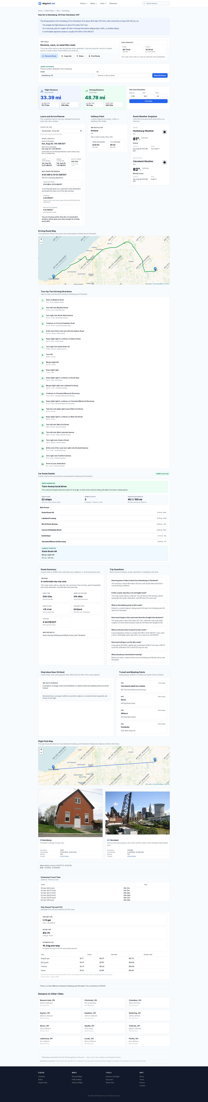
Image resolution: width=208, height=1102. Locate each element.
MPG (143, 93)
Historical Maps (77, 1082)
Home (40, 11)
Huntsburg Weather (143, 131)
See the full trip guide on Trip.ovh (71, 1057)
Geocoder (109, 1079)
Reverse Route (50, 56)
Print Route (95, 56)
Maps (93, 3)
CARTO (167, 284)
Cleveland (114, 840)
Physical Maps (77, 1076)
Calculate (148, 101)
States (40, 1079)
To (97, 72)
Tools (102, 3)
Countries (41, 1076)
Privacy (142, 1082)
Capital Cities (42, 1082)
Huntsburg (65, 11)
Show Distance (160, 75)
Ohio (58, 11)
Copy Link (67, 56)
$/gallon (132, 93)
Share (81, 56)
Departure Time (46, 127)
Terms (142, 1079)
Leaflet (149, 284)
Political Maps (77, 1079)
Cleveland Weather (143, 161)
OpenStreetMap (158, 284)
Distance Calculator (112, 1076)
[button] (155, 269)
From (42, 72)
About (142, 1076)
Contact (142, 1086)
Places (82, 3)
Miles (157, 93)
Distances (113, 3)
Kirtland (94, 131)
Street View (110, 1082)
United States (49, 11)
